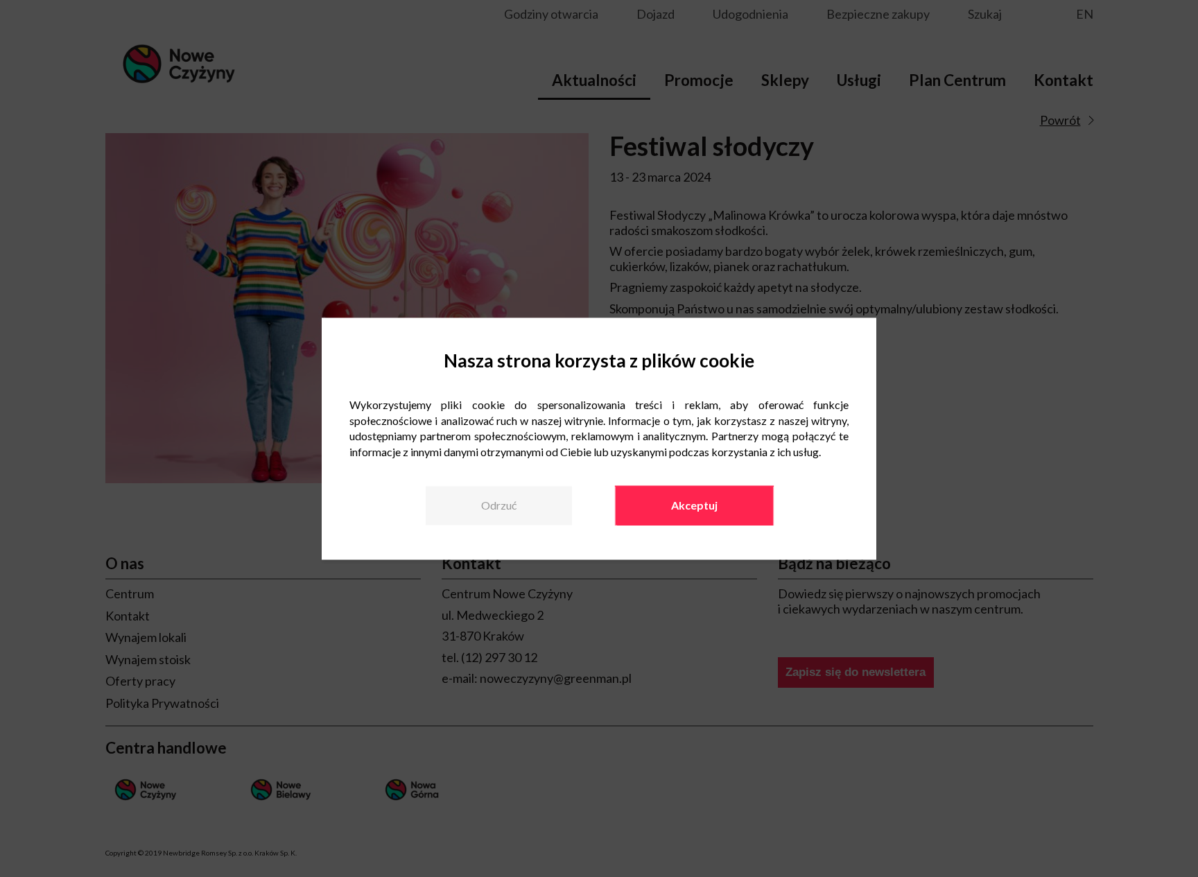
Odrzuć (498, 505)
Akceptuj (694, 505)
